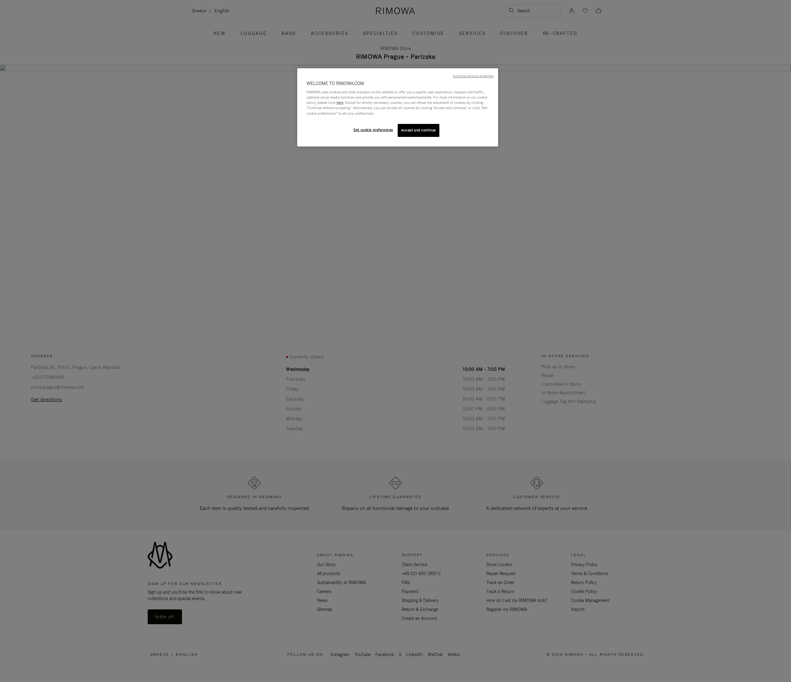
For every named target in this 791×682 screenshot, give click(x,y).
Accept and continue (418, 130)
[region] (397, 107)
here (339, 102)
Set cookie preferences (373, 129)
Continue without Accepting (473, 76)
